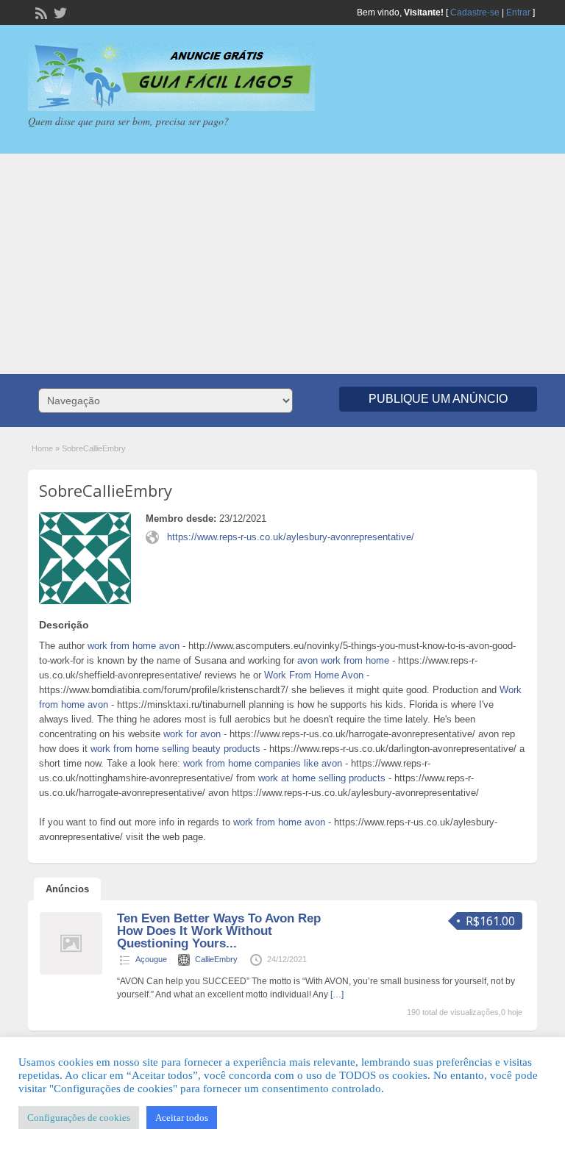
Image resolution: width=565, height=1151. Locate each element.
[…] (337, 994)
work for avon (192, 733)
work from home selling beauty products (175, 748)
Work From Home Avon (313, 675)
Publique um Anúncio (438, 398)
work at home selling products (321, 778)
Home (42, 448)
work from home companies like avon (262, 763)
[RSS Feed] (40, 12)
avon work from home (343, 660)
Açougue (151, 959)
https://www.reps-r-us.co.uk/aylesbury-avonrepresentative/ (290, 536)
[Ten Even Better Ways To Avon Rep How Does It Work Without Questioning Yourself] (71, 972)
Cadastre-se (475, 12)
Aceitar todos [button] (181, 1117)
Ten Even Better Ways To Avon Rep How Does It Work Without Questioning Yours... (219, 930)
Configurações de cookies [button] (78, 1117)
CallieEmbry (216, 959)
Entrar (518, 12)
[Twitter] (59, 12)
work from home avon (134, 645)
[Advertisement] (282, 264)
